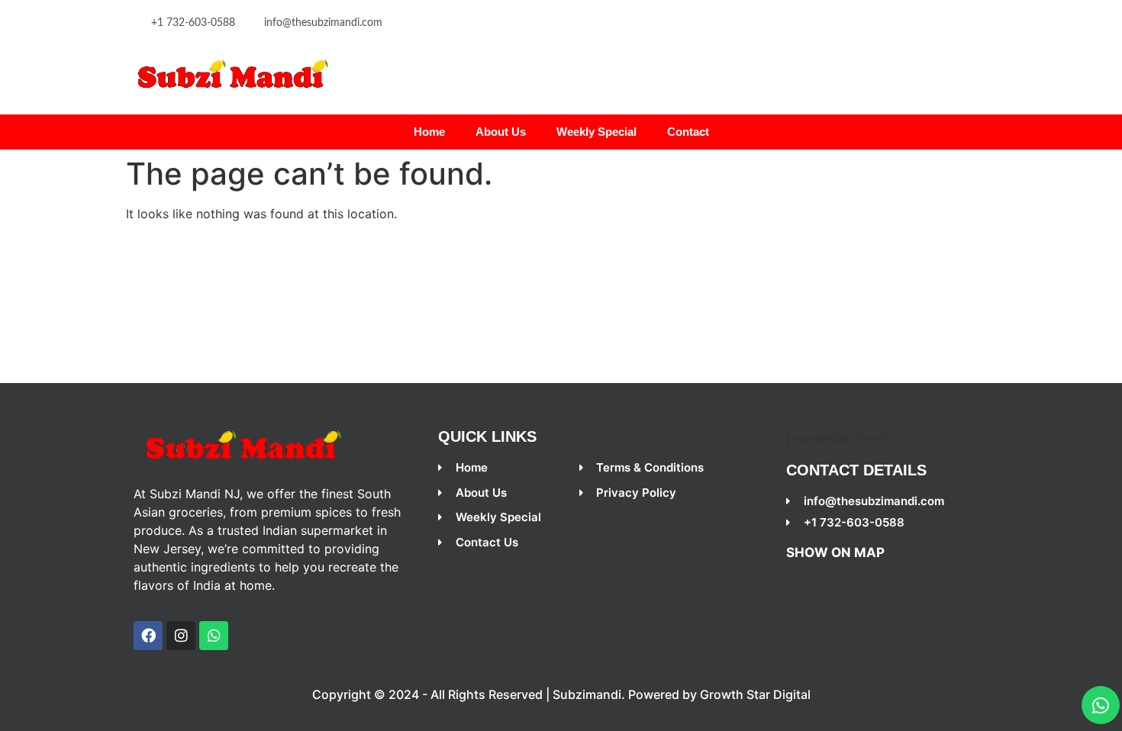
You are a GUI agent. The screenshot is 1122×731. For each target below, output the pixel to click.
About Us (501, 131)
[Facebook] (148, 635)
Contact (688, 131)
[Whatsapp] (1101, 705)
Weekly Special (596, 131)
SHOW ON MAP (835, 552)
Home (429, 131)
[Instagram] (180, 635)
